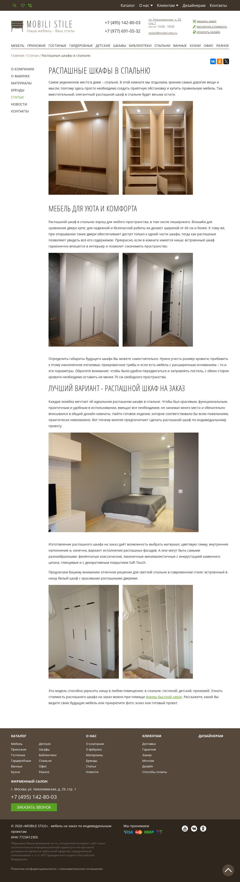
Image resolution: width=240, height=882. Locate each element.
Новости (19, 104)
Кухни (195, 45)
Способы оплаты (154, 772)
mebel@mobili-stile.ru (163, 33)
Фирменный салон (29, 781)
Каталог (128, 5)
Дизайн (147, 766)
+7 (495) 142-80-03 (122, 22)
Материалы (21, 83)
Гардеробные (81, 45)
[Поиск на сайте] (14, 5)
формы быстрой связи (164, 697)
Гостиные (57, 45)
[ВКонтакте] (213, 61)
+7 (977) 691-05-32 (122, 31)
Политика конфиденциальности (33, 869)
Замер (147, 755)
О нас (144, 5)
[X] (226, 61)
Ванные (180, 45)
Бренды (17, 90)
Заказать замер (206, 21)
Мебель (17, 45)
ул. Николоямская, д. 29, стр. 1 (165, 21)
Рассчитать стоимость (212, 26)
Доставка (149, 744)
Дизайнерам (194, 5)
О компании (22, 69)
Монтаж (148, 761)
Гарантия (149, 749)
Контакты (218, 5)
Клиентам (166, 5)
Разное (222, 45)
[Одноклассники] (219, 61)
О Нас (91, 736)
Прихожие (36, 45)
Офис (209, 45)
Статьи (32, 55)
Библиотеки (140, 45)
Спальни (162, 45)
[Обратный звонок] (29, 5)
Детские (103, 45)
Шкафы (119, 45)
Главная (17, 55)
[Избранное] (22, 5)
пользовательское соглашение (81, 869)
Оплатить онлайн (208, 32)
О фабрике (20, 76)
